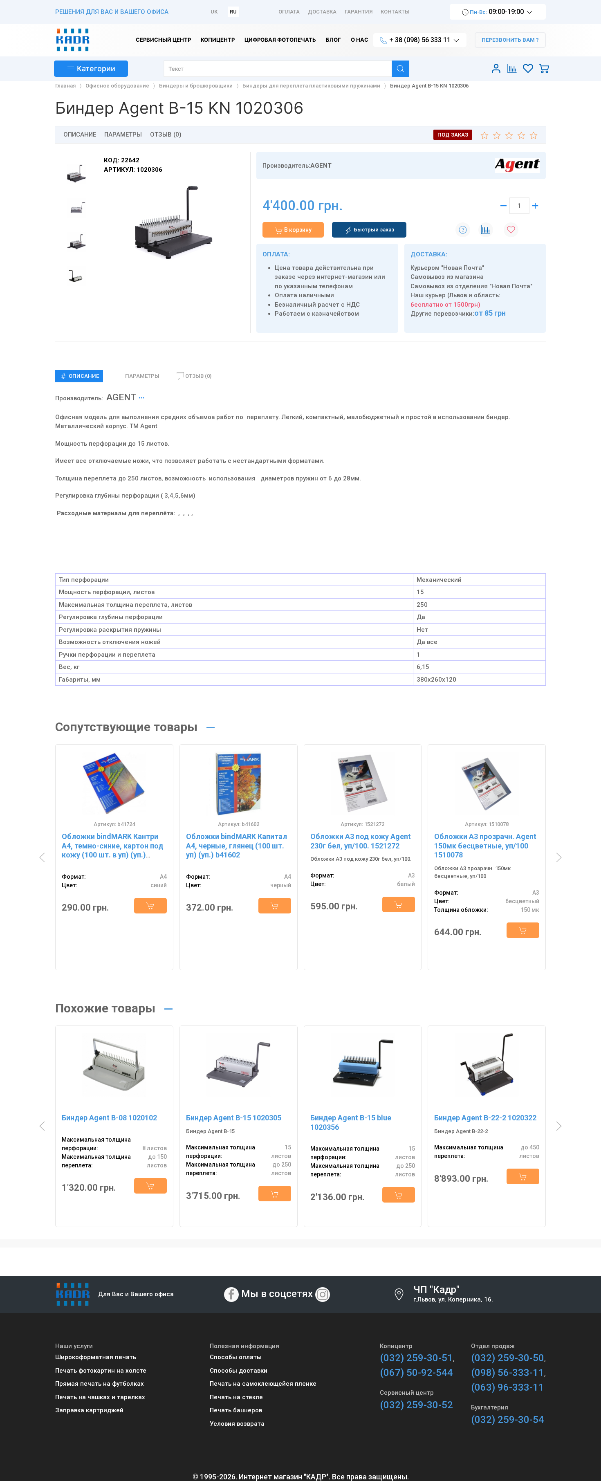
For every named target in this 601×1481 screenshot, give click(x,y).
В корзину (297, 230)
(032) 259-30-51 (416, 1358)
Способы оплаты (236, 1357)
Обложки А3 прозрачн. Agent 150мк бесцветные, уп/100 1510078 (485, 845)
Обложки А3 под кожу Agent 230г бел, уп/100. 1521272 (360, 841)
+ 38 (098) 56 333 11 (420, 40)
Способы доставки (238, 1370)
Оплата (289, 12)
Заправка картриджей (89, 1410)
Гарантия (358, 12)
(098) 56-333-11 (507, 1372)
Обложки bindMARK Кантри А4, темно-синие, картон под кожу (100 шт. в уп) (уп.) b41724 (112, 850)
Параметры (123, 134)
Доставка (322, 12)
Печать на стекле (236, 1397)
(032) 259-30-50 (507, 1358)
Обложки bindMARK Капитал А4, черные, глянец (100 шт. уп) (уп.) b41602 (236, 845)
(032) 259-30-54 (507, 1419)
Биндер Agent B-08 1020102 (109, 1117)
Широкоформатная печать (95, 1357)
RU (233, 12)
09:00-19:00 (497, 12)
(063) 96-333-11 (507, 1387)
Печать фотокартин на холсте (100, 1370)
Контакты (395, 12)
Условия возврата (237, 1423)
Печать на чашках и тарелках (100, 1397)
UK (214, 12)
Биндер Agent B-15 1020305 (233, 1117)
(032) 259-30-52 (416, 1405)
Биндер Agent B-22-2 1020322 (485, 1117)
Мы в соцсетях (277, 1293)
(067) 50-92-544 (416, 1372)
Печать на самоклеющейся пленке (263, 1383)
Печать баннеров (236, 1410)
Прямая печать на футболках (99, 1383)
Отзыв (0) (166, 134)
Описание (79, 134)
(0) (198, 376)
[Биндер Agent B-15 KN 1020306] (174, 223)
